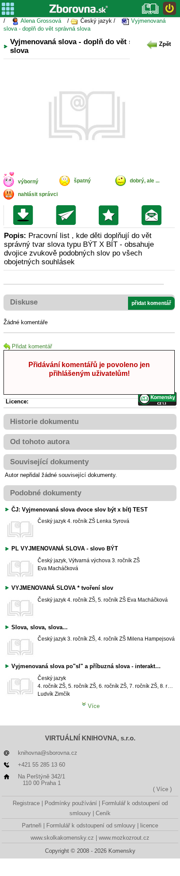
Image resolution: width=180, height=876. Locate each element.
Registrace (26, 803)
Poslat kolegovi (68, 215)
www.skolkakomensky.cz (62, 837)
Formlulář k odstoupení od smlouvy (90, 825)
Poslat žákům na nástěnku (154, 215)
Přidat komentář (32, 346)
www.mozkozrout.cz (124, 837)
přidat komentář (151, 303)
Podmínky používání (71, 803)
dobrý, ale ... (144, 181)
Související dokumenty (49, 462)
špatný (82, 181)
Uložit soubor (25, 215)
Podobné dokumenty (45, 493)
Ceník (103, 813)
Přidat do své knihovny (111, 215)
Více (93, 706)
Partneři (32, 825)
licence (149, 825)
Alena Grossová (40, 21)
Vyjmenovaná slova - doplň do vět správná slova (84, 25)
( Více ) (162, 789)
